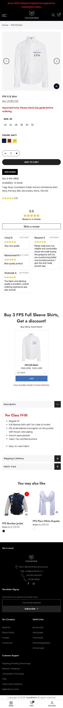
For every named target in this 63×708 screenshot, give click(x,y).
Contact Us (7, 643)
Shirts (36, 190)
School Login (38, 648)
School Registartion (41, 643)
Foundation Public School (27, 187)
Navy (4, 190)
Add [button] (32, 378)
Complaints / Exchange (13, 674)
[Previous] (6, 61)
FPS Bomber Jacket (12, 523)
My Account (38, 627)
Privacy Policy (8, 632)
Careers (5, 637)
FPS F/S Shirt (31, 365)
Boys (10, 187)
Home (5, 25)
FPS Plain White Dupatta (46, 521)
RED (19, 190)
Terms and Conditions (12, 684)
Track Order (38, 637)
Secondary (27, 190)
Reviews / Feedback (11, 668)
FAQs (4, 679)
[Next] (57, 61)
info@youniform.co (33, 571)
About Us (6, 627)
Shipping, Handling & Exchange (16, 663)
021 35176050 (34, 579)
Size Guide (10, 171)
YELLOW (44, 190)
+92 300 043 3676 (34, 575)
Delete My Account (10, 689)
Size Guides (38, 632)
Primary (12, 190)
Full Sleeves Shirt (49, 187)
